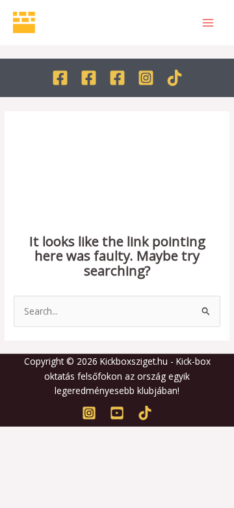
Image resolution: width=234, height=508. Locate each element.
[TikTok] (174, 78)
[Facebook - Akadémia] (89, 78)
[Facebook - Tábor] (117, 78)
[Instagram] (146, 78)
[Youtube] (117, 413)
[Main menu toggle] (208, 22)
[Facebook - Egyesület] (60, 78)
